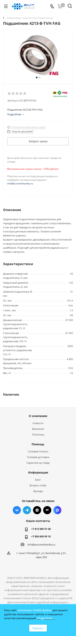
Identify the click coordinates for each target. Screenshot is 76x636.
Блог (38, 479)
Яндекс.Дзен (37, 510)
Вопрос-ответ (38, 485)
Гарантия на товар (38, 463)
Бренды (38, 491)
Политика (38, 434)
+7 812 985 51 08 (41, 529)
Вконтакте (17, 510)
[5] (25, 93)
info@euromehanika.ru (20, 183)
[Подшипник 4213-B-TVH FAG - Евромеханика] (38, 55)
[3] (17, 93)
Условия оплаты (38, 451)
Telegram (27, 510)
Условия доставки (38, 457)
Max (57, 510)
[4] (21, 93)
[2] (13, 93)
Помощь (38, 444)
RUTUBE (47, 510)
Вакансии (38, 429)
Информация (38, 472)
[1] (9, 93)
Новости (38, 423)
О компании (38, 416)
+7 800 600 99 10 (41, 536)
